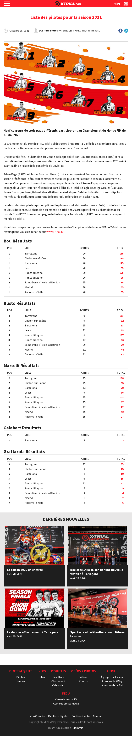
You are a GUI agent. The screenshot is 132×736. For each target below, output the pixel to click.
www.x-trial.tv (54, 232)
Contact (98, 716)
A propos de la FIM (112, 685)
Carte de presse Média (66, 703)
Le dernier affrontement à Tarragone (32, 632)
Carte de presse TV (66, 699)
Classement (58, 681)
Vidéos (83, 677)
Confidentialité (81, 716)
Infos (42, 677)
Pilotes (20, 677)
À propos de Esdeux (112, 677)
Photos (83, 681)
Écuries (20, 681)
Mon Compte (37, 716)
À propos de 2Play (112, 681)
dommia (78, 727)
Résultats (58, 677)
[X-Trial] (68, 5)
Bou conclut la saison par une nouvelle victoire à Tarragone (96, 572)
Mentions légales (58, 716)
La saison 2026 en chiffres (25, 570)
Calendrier (58, 685)
